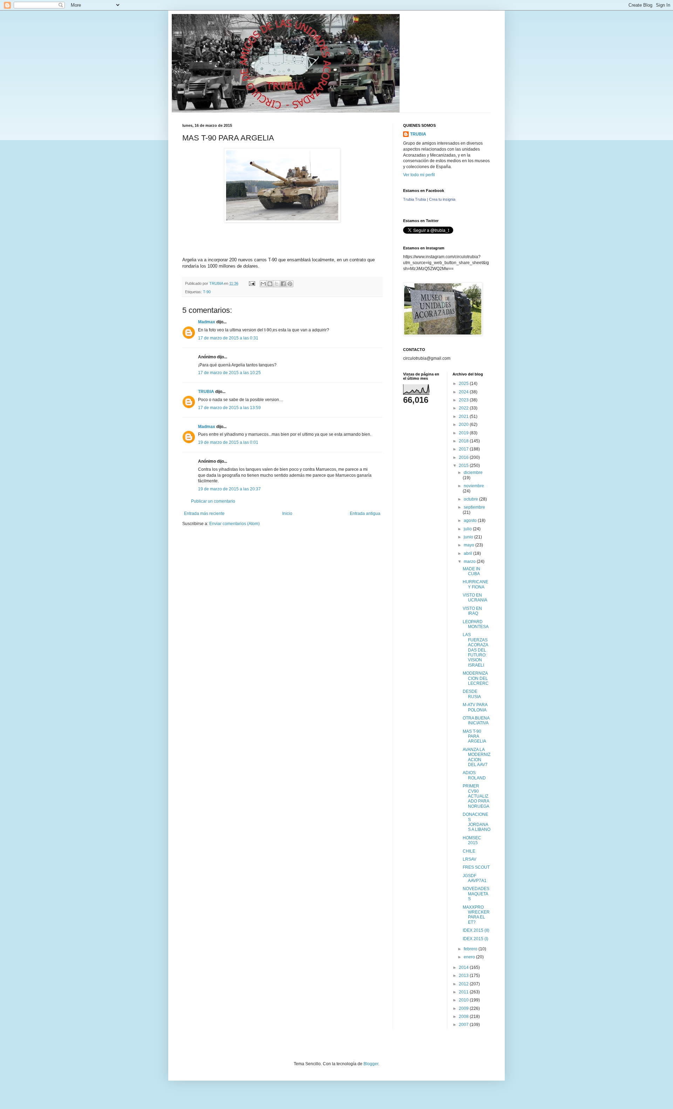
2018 (464, 441)
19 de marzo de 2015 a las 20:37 (229, 489)
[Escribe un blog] (269, 283)
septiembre (474, 507)
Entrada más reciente (204, 513)
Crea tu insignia (442, 199)
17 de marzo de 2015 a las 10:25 (229, 372)
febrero (471, 948)
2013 (464, 975)
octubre (471, 499)
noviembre (474, 485)
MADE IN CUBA (471, 571)
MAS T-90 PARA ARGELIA (474, 736)
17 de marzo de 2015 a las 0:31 (228, 338)
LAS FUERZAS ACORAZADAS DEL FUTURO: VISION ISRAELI (475, 649)
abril (468, 553)
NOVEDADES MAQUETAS (476, 893)
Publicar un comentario (213, 501)
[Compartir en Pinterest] (289, 283)
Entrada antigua (365, 513)
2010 (464, 1000)
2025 (464, 383)
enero (470, 957)
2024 (464, 392)
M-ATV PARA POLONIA (475, 707)
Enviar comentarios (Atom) (234, 523)
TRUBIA (206, 391)
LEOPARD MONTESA (476, 624)
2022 (464, 408)
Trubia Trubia (414, 199)
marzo (470, 561)
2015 (464, 465)
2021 (464, 416)
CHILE (469, 851)
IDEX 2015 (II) (476, 930)
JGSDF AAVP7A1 (475, 878)
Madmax (206, 321)
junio (469, 537)
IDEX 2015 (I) (475, 938)
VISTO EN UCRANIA (475, 597)
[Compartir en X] (276, 283)
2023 (464, 400)
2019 (464, 432)
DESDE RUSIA (472, 694)
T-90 (207, 292)
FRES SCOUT (476, 867)
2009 (464, 1008)
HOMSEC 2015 (472, 840)
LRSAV (469, 859)
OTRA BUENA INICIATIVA (476, 720)
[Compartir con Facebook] (283, 283)
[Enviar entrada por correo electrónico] (251, 283)
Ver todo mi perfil (419, 174)
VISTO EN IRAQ (472, 611)
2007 (464, 1024)
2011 (464, 992)
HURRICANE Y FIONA (475, 584)
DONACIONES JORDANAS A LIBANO (476, 822)
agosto (471, 520)
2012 (464, 983)
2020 (464, 424)
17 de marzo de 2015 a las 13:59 (229, 407)
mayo (469, 545)
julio (468, 528)
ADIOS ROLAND (474, 775)
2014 (464, 967)
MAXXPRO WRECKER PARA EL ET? (476, 915)
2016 (464, 457)
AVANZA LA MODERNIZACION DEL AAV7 (476, 757)
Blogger (370, 1063)
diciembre (473, 472)
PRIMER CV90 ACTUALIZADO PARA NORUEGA (476, 796)
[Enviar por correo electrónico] (263, 283)
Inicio (287, 513)
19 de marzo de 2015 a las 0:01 (228, 442)
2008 (464, 1016)
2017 (464, 449)
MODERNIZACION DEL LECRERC (476, 678)
